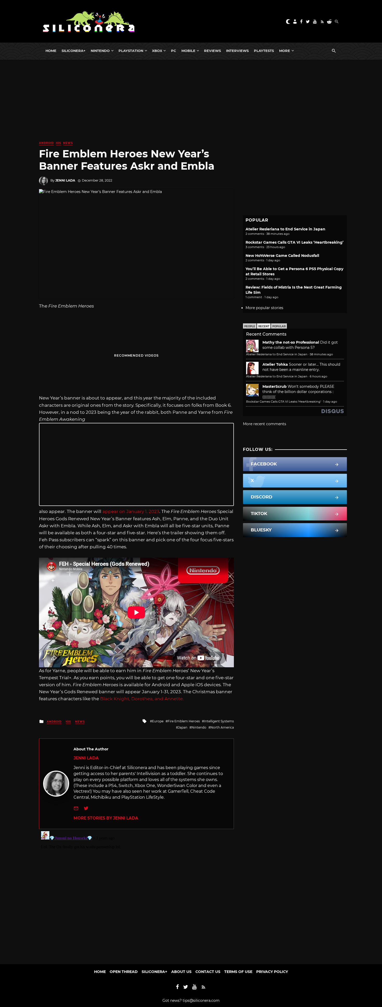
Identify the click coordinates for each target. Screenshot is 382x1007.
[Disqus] (136, 894)
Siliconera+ (73, 51)
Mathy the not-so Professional (290, 342)
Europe (157, 721)
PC (173, 51)
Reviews (212, 51)
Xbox (157, 51)
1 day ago (330, 401)
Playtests (264, 51)
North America (222, 727)
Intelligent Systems (219, 721)
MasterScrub (274, 386)
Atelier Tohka (275, 364)
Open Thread (124, 971)
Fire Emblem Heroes (184, 721)
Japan (182, 727)
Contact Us (207, 971)
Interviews (237, 51)
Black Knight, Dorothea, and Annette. (142, 698)
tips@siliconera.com (201, 1000)
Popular (279, 326)
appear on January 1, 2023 (130, 511)
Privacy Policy (272, 971)
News (68, 143)
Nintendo (100, 51)
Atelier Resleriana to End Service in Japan (285, 229)
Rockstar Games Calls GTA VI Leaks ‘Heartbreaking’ (295, 242)
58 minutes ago (321, 354)
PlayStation (130, 51)
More (284, 51)
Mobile (188, 51)
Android (46, 143)
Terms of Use (238, 971)
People (249, 326)
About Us (181, 971)
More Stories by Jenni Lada (106, 818)
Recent (263, 326)
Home (50, 51)
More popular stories (264, 307)
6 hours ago (318, 376)
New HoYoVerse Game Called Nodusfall (282, 255)
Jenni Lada (65, 180)
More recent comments (264, 424)
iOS (58, 143)
